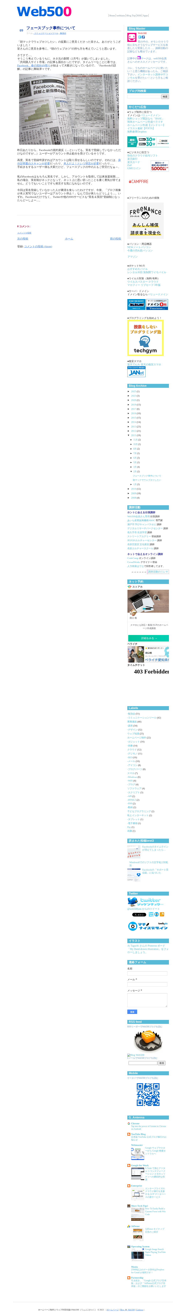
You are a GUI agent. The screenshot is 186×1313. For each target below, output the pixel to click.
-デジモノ (132, 753)
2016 (134, 413)
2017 (134, 409)
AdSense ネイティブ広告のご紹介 (154, 1230)
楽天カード (133, 162)
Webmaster (137, 1145)
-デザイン (132, 729)
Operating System (140, 1246)
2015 (134, 417)
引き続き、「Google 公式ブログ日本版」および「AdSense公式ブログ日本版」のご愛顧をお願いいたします (148, 1283)
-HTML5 (132, 800)
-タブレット (133, 819)
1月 (135, 484)
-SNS (130, 803)
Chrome (135, 1123)
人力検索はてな (135, 566)
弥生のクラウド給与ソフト (142, 155)
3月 (135, 467)
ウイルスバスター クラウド (143, 281)
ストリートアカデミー (139, 536)
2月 (135, 471)
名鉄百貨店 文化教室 (138, 544)
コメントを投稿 (24, 233)
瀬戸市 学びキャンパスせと (141, 524)
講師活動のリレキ (158, 571)
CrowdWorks (133, 562)
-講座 (130, 725)
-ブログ (131, 784)
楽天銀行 (132, 159)
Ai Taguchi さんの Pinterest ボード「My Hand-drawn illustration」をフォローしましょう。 (148, 949)
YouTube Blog (138, 1134)
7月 (135, 453)
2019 (134, 404)
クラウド (132, 749)
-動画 (130, 807)
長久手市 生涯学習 (137, 532)
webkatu (121, 15)
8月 (135, 449)
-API (129, 796)
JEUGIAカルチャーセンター (142, 540)
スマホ (131, 773)
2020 (134, 400)
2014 (134, 422)
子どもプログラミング (139, 811)
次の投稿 (22, 238)
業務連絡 (132, 721)
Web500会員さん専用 (138, 516)
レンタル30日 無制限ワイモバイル (146, 272)
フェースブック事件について (50, 28)
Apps (145, 15)
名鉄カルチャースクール (140, 548)
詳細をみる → (149, 638)
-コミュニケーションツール (46, 33)
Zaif (129, 165)
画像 (130, 831)
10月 (135, 444)
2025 (134, 391)
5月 (135, 462)
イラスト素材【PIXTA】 (141, 128)
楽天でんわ (133, 364)
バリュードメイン (150, 115)
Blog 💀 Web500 (127, 1310)
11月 (135, 439)
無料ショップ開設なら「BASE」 (145, 118)
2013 (134, 426)
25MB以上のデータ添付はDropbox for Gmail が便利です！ (147, 1271)
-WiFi (130, 780)
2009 (134, 493)
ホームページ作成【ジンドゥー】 (146, 125)
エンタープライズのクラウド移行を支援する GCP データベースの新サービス (155, 1192)
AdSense (135, 1226)
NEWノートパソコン (139, 247)
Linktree (139, 1310)
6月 (135, 458)
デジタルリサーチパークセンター (145, 528)
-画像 (130, 745)
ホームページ (113, 1310)
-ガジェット (133, 741)
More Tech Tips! (139, 1206)
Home (112, 15)
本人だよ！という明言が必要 (81, 163)
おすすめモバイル (137, 269)
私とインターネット (138, 815)
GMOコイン (134, 168)
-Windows (132, 777)
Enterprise (136, 1186)
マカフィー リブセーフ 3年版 (144, 285)
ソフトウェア (134, 788)
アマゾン (133, 256)
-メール (131, 761)
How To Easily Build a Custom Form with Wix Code (155, 1211)
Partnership (137, 1278)
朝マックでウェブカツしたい (147, 480)
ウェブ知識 (133, 733)
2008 (134, 498)
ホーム (69, 238)
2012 (134, 431)
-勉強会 (62, 33)
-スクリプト (133, 792)
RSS (139, 15)
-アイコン (132, 765)
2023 (134, 396)
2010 (134, 489)
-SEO (130, 757)
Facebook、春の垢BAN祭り (33, 65)
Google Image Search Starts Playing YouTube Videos (155, 1252)
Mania (134, 1267)
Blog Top (131, 15)
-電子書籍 (132, 823)
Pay (129, 827)
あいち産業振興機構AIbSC (141, 520)
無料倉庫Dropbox (137, 131)
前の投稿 (115, 238)
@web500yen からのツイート (143, 909)
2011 (134, 435)
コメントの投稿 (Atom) (38, 246)
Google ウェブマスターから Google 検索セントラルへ (155, 1151)
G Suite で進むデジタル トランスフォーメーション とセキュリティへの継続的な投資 (155, 1174)
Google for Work (140, 1165)
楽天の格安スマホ (151, 364)
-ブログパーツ (135, 769)
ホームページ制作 (137, 737)
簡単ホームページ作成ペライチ (145, 122)
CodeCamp (132, 558)
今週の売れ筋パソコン (140, 250)
